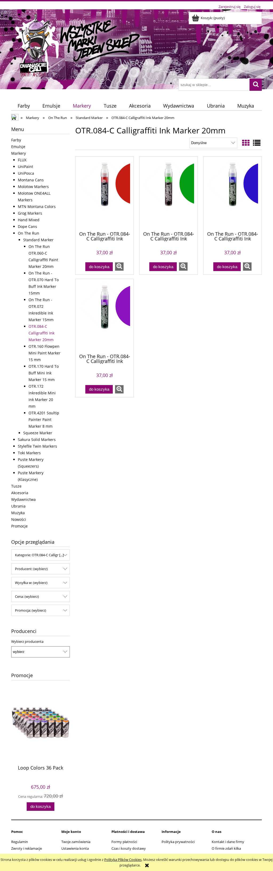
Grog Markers (30, 213)
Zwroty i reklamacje (26, 848)
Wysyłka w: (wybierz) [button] (31, 582)
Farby (16, 139)
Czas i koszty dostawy (128, 848)
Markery (18, 153)
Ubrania (18, 506)
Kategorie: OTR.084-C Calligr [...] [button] (39, 555)
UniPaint (25, 166)
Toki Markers (29, 452)
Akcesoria (19, 492)
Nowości (18, 519)
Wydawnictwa (23, 499)
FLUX (22, 159)
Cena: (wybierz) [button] (27, 596)
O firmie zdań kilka (226, 848)
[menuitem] (23, 106)
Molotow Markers (33, 186)
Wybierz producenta (27, 641)
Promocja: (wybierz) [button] (30, 610)
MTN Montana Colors (37, 206)
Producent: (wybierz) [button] (31, 568)
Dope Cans (27, 226)
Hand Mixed (28, 219)
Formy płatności (124, 841)
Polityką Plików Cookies (123, 859)
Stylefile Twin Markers (37, 446)
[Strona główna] (78, 44)
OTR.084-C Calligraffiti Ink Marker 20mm (41, 333)
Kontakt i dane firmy (228, 841)
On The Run (28, 233)
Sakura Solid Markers (37, 439)
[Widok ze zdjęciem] (246, 143)
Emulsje (18, 146)
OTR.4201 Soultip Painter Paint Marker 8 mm (44, 419)
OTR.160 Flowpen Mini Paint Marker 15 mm (45, 353)
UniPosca (26, 173)
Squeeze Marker (37, 432)
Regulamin (19, 841)
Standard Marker (38, 239)
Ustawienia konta (75, 848)
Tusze (16, 486)
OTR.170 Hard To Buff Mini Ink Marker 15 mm (44, 373)
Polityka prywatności (178, 841)
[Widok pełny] (256, 143)
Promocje (19, 526)
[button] (119, 266)
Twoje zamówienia (75, 841)
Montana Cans (31, 179)
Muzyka (18, 512)
